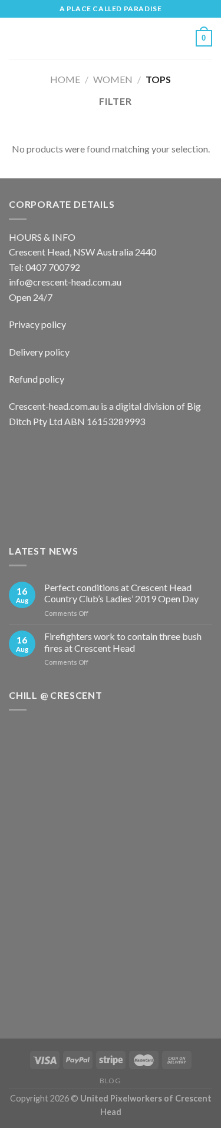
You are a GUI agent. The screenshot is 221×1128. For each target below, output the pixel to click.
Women (113, 79)
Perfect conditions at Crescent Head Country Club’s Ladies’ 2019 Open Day (121, 593)
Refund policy (36, 378)
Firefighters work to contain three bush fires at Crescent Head (123, 642)
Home (65, 79)
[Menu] (16, 38)
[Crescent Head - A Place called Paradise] (109, 38)
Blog (110, 1080)
